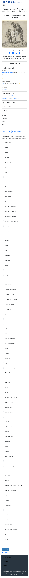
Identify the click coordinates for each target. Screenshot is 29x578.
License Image (16, 131)
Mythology (13, 95)
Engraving (4, 89)
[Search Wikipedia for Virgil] (19, 83)
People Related (6, 81)
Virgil (3, 83)
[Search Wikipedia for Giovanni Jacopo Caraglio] (26, 72)
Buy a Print (5, 131)
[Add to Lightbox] (9, 52)
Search (4, 549)
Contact (5, 565)
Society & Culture (6, 98)
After (3, 75)
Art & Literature (15, 98)
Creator (4, 70)
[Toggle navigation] (4, 5)
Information (6, 561)
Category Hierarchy (8, 93)
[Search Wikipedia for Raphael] (3, 78)
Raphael (4, 77)
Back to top (5, 552)
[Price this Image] (16, 52)
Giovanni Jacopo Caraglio (7, 72)
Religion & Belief (6, 95)
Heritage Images (7, 557)
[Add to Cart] (13, 52)
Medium (4, 87)
